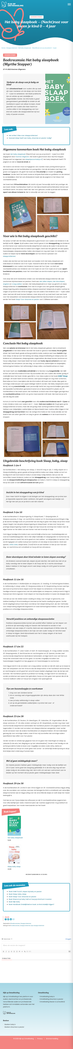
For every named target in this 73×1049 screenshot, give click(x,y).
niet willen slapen (45, 281)
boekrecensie (15, 925)
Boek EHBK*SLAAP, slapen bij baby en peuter (25, 891)
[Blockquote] (19, 951)
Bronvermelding (52, 1039)
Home (3, 48)
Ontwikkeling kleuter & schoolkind (52, 1002)
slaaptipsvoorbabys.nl (33, 159)
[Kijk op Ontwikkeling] (12, 4)
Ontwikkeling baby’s (47, 996)
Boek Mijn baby (14, 902)
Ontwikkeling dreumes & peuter (51, 999)
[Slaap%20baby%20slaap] (14, 864)
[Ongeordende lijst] (16, 951)
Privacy (40, 1039)
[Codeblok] (22, 951)
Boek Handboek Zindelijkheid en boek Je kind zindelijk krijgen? (31, 904)
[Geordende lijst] (14, 951)
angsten (6, 284)
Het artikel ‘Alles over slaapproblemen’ (23, 135)
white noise (13, 544)
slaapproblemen (9, 256)
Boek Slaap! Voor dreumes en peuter (22, 897)
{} (27, 951)
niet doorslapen (59, 281)
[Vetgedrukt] (3, 951)
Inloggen (68, 939)
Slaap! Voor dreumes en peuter (27, 299)
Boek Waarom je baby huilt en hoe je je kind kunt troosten (30, 899)
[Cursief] (6, 951)
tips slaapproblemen (37, 925)
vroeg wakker (17, 284)
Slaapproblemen (11, 48)
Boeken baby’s (10, 1024)
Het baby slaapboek (17, 154)
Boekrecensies (15, 923)
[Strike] (11, 951)
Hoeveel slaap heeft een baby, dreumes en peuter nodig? (30, 138)
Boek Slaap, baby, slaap (17, 894)
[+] (30, 951)
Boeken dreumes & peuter (14, 1027)
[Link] (24, 951)
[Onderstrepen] (9, 951)
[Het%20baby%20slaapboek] (14, 835)
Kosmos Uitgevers (22, 157)
